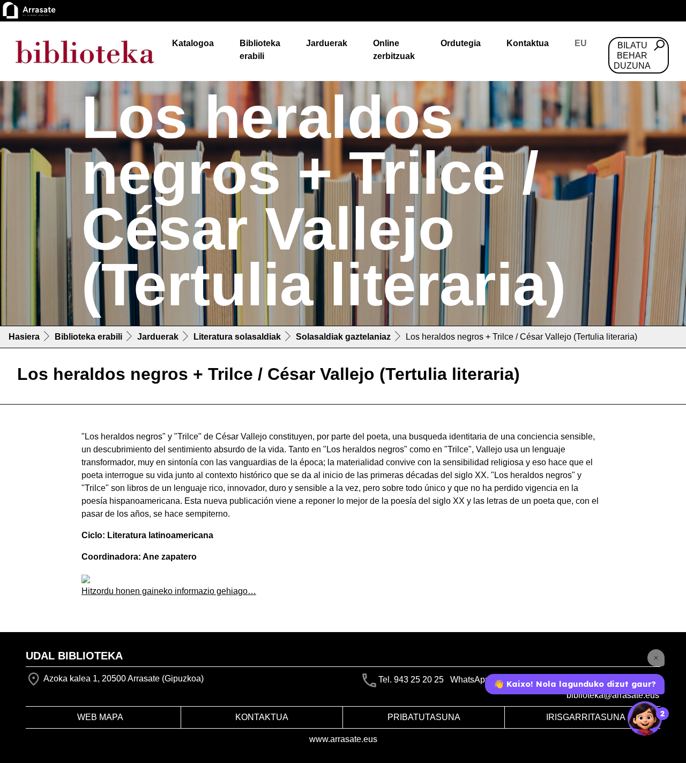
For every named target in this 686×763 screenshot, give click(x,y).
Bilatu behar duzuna (632, 55)
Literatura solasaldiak (237, 336)
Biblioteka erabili (260, 50)
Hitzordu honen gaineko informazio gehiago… (168, 591)
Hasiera (24, 336)
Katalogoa (193, 43)
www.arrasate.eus (343, 739)
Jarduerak (326, 43)
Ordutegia (461, 43)
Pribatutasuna (423, 717)
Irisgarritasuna (585, 717)
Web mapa (100, 717)
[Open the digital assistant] (645, 718)
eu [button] (581, 43)
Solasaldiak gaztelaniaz (343, 336)
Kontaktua (527, 43)
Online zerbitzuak (394, 50)
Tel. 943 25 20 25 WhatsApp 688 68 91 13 (460, 679)
